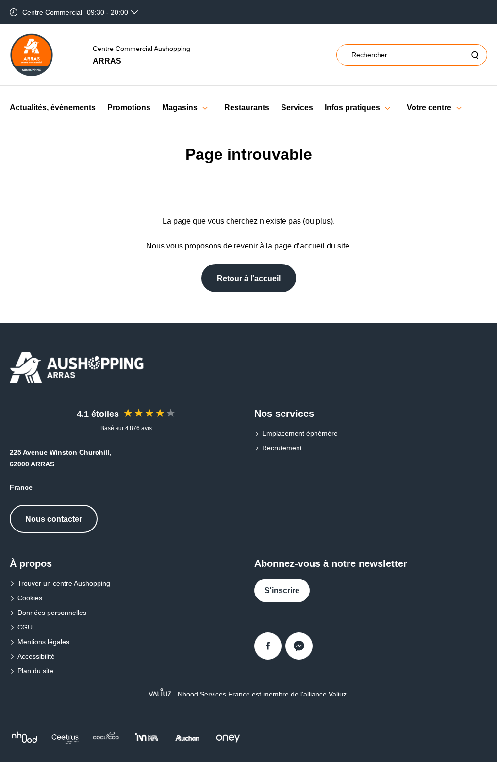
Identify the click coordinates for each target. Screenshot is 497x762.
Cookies (29, 598)
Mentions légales (43, 642)
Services (297, 107)
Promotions (128, 107)
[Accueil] (31, 55)
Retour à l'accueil (249, 278)
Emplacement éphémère (300, 433)
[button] (205, 107)
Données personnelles (51, 612)
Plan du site (35, 671)
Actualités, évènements (53, 107)
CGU (25, 627)
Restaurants (246, 107)
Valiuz (338, 694)
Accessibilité (36, 656)
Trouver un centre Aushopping (63, 583)
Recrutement (282, 448)
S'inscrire (282, 590)
